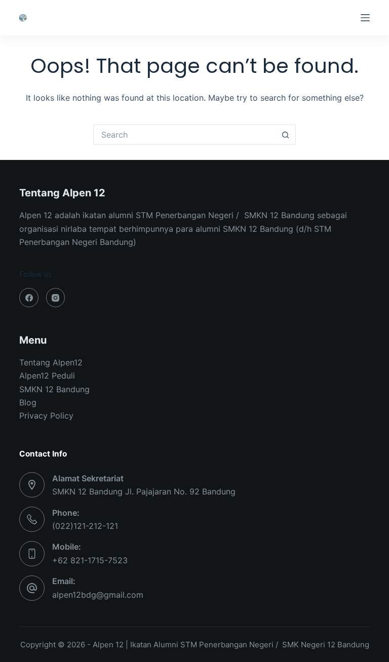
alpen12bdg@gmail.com (97, 595)
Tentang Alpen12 (51, 362)
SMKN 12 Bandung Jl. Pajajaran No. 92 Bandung (144, 491)
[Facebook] (28, 297)
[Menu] (365, 17)
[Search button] (286, 135)
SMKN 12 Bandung (54, 389)
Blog (27, 402)
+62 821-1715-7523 (90, 560)
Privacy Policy (46, 415)
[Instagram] (55, 297)
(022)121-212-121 (85, 526)
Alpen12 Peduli (47, 375)
